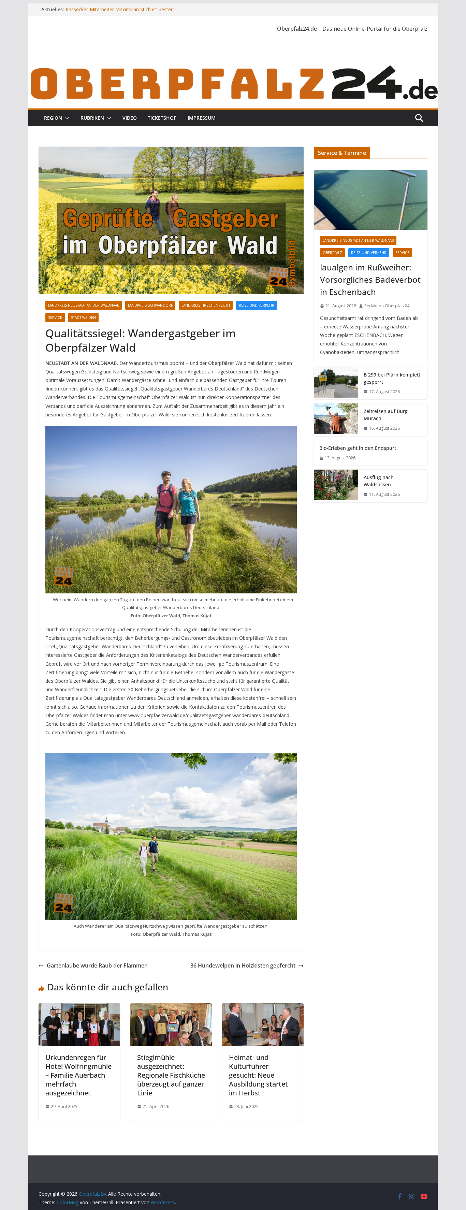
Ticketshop (162, 118)
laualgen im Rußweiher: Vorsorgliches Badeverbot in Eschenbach (370, 279)
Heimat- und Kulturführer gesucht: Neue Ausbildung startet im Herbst (258, 1075)
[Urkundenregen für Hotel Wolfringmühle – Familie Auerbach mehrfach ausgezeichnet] (79, 1008)
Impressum (202, 118)
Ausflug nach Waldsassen (379, 481)
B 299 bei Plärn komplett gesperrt (392, 378)
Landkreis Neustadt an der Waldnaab (83, 305)
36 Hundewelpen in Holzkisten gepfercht (242, 965)
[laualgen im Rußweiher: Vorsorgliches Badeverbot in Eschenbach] (370, 200)
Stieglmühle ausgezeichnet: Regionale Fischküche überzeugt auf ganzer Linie (171, 1075)
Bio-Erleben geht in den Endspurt (357, 448)
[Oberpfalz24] (233, 67)
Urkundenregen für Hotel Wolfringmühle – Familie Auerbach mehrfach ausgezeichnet (78, 1075)
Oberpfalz (332, 252)
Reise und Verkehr (256, 305)
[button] (66, 118)
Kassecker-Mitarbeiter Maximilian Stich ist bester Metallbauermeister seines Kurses (119, 12)
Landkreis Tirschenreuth (205, 305)
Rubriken (92, 118)
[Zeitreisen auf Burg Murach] (336, 419)
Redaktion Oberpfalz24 (386, 306)
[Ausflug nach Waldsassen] (336, 486)
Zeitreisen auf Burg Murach (386, 415)
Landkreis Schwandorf (150, 305)
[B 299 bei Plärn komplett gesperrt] (336, 383)
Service (55, 317)
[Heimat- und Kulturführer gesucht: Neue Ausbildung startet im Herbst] (263, 1008)
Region (53, 118)
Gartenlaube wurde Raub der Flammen (97, 965)
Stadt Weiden (83, 317)
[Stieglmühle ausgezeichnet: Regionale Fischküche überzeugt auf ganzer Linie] (171, 1008)
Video (129, 118)
